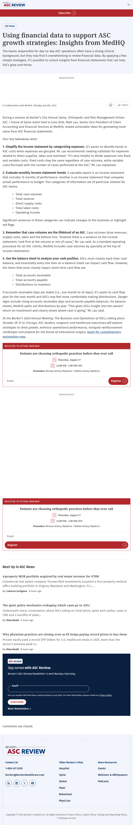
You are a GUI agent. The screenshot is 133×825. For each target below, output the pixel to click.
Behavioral (65, 794)
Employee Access (67, 818)
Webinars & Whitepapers (113, 774)
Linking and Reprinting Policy (112, 814)
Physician (64, 800)
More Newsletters (18, 708)
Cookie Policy (89, 814)
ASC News (10, 26)
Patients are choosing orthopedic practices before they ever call (66, 353)
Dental (63, 781)
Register (116, 380)
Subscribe (64, 13)
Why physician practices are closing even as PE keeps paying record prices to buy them (65, 634)
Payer (62, 787)
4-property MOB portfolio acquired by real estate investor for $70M (51, 576)
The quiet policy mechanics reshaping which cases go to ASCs (46, 605)
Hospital (64, 768)
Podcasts (103, 781)
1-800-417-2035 (14, 768)
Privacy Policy (106, 695)
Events (102, 768)
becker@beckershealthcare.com (24, 774)
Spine (62, 774)
